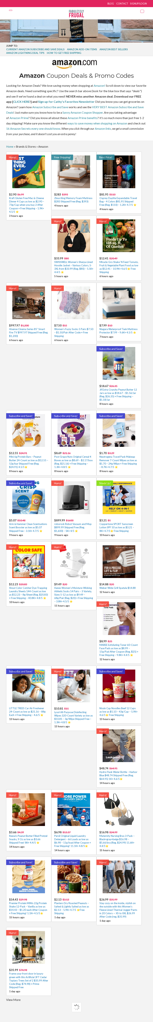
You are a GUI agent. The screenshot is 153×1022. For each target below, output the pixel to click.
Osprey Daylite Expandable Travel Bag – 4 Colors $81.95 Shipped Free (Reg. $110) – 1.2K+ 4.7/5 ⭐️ (118, 199)
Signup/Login (138, 3)
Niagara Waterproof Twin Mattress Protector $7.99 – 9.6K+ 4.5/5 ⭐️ (118, 329)
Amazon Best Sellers (113, 49)
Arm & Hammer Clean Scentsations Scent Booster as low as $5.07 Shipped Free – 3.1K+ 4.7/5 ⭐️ (28, 525)
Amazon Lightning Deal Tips (25, 52)
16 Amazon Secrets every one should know (33, 128)
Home (9, 146)
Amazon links (103, 128)
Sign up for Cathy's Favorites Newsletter (66, 101)
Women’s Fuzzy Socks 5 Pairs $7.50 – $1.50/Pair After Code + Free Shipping (73, 330)
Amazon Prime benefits (83, 118)
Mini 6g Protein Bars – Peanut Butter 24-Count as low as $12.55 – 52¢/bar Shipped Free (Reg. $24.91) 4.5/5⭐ (28, 459)
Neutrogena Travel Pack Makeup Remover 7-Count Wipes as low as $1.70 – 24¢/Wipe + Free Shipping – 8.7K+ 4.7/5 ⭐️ (118, 459)
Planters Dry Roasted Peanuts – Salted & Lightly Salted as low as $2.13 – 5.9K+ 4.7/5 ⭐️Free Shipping (71, 906)
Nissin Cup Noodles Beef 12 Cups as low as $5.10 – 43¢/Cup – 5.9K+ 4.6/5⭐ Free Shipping (118, 711)
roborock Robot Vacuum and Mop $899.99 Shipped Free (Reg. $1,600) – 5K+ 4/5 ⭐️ (73, 525)
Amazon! (99, 85)
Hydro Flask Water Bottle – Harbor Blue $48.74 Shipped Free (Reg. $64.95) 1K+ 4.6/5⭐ (118, 773)
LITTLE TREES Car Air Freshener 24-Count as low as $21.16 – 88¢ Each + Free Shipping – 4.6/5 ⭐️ (27, 711)
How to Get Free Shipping (64, 52)
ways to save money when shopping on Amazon (97, 123)
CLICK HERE (21, 101)
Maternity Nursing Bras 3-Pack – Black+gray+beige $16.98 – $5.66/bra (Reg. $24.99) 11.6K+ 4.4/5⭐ (117, 839)
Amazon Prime (19, 118)
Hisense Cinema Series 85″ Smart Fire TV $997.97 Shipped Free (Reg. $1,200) (28, 330)
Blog (110, 3)
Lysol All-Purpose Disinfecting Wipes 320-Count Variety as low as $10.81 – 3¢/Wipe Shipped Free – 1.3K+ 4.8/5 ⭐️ (73, 715)
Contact (122, 3)
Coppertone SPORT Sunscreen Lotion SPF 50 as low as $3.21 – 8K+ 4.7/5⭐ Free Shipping (116, 525)
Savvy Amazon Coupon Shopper (83, 112)
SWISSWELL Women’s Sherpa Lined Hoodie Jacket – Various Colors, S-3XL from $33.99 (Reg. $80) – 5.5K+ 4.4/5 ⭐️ (73, 265)
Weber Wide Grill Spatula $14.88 (117, 585)
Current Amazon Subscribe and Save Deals (35, 49)
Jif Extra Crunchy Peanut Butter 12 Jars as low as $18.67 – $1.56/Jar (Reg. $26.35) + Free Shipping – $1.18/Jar (118, 392)
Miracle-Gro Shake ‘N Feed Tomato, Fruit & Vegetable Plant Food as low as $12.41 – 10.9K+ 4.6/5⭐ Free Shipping (118, 265)
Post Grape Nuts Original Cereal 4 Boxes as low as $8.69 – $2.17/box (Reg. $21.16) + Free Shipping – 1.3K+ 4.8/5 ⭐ (73, 459)
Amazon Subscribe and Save (50, 107)
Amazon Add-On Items (82, 49)
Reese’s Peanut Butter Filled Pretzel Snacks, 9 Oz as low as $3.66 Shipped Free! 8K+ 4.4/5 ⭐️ (28, 837)
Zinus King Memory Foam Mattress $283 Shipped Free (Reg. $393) (73, 198)
